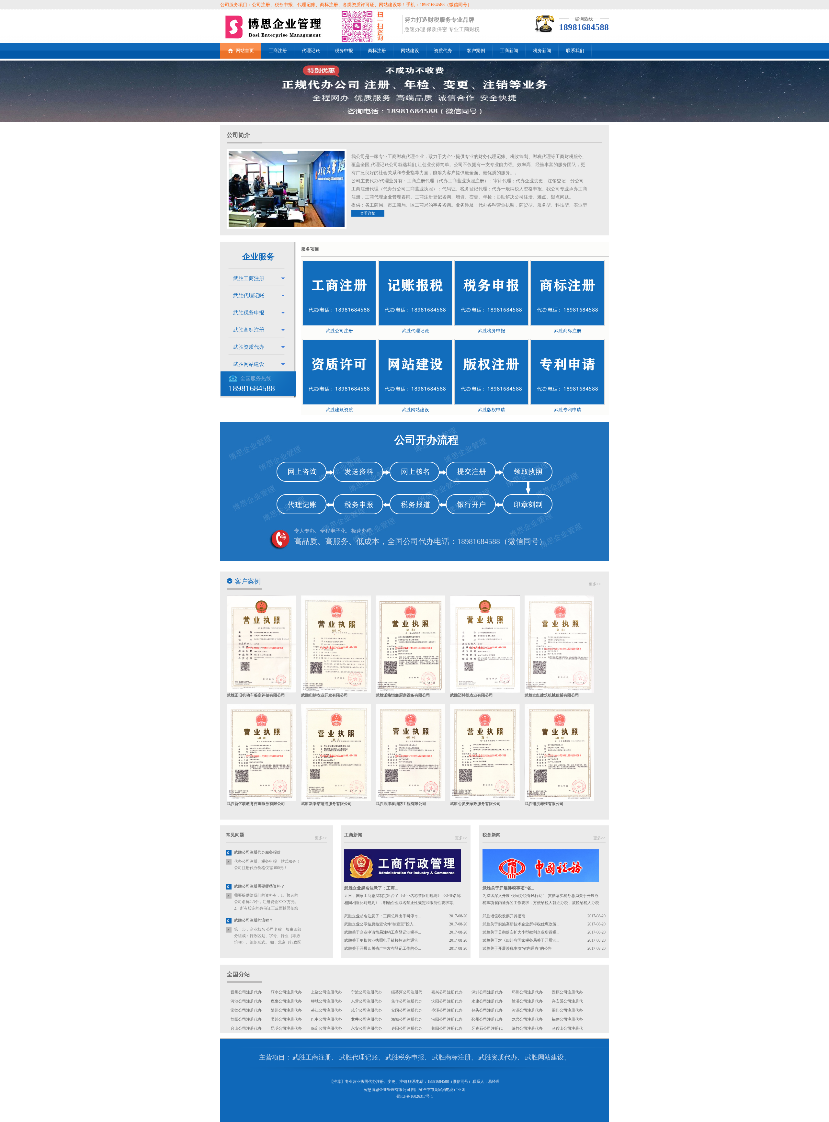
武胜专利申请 (567, 409)
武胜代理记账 (248, 295)
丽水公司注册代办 (286, 992)
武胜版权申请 (491, 409)
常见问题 (235, 835)
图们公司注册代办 (567, 1010)
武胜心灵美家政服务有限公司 (475, 803)
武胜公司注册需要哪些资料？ (259, 886)
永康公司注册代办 (487, 1001)
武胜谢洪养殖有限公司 (544, 803)
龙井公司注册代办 (366, 1019)
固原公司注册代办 (567, 992)
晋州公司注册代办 (246, 992)
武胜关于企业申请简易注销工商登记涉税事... (382, 932)
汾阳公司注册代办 (446, 1019)
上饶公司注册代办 (326, 992)
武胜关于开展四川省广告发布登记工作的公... (382, 948)
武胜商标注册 (248, 330)
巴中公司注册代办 (326, 1019)
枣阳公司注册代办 (406, 1028)
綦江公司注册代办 (326, 1010)
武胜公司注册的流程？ (253, 920)
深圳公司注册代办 (487, 992)
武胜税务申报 (248, 312)
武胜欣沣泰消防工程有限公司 (401, 803)
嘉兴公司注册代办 (446, 992)
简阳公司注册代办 (246, 1019)
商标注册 (377, 50)
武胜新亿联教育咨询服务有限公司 (256, 803)
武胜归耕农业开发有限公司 (324, 695)
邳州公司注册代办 (487, 1019)
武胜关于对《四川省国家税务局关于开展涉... (521, 940)
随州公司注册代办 (286, 1010)
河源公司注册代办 (527, 1010)
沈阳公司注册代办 (446, 1001)
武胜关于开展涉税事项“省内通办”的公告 (517, 948)
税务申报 (344, 50)
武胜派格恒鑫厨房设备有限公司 (403, 695)
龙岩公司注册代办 (527, 1019)
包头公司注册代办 (487, 1010)
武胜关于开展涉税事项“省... (508, 888)
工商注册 (278, 50)
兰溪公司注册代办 (527, 1001)
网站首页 (245, 50)
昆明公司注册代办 (286, 1028)
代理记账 (311, 50)
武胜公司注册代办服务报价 (257, 852)
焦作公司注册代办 (406, 1001)
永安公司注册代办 (366, 1028)
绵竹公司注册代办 (527, 1028)
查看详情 (368, 213)
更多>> (595, 584)
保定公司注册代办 (326, 1028)
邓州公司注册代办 (527, 992)
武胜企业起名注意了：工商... (371, 888)
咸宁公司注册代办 (366, 1010)
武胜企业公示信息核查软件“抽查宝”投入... (380, 924)
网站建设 (410, 50)
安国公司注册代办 (406, 1010)
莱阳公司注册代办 (446, 1028)
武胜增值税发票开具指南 (504, 916)
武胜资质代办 (248, 347)
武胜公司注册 (339, 330)
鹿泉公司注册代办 (286, 1001)
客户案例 (476, 50)
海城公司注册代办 (406, 1019)
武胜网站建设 (248, 364)
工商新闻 (509, 50)
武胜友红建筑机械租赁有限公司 (552, 695)
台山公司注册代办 (246, 1028)
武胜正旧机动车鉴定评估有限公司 (256, 695)
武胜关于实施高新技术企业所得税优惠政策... (521, 924)
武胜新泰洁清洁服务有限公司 (326, 803)
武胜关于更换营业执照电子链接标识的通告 (381, 940)
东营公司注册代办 (366, 1001)
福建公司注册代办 (567, 1019)
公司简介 (238, 135)
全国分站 (238, 974)
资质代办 (443, 50)
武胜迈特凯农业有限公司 (471, 695)
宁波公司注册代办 (366, 992)
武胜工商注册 (248, 278)
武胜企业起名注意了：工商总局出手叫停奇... (382, 916)
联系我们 (575, 50)
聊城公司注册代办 (326, 1001)
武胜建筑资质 (339, 409)
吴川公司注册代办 (286, 1019)
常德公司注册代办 (246, 1010)
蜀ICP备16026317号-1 (414, 1096)
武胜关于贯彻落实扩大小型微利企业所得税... (521, 932)
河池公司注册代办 (246, 1001)
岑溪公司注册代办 (446, 1010)
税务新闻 (542, 50)
